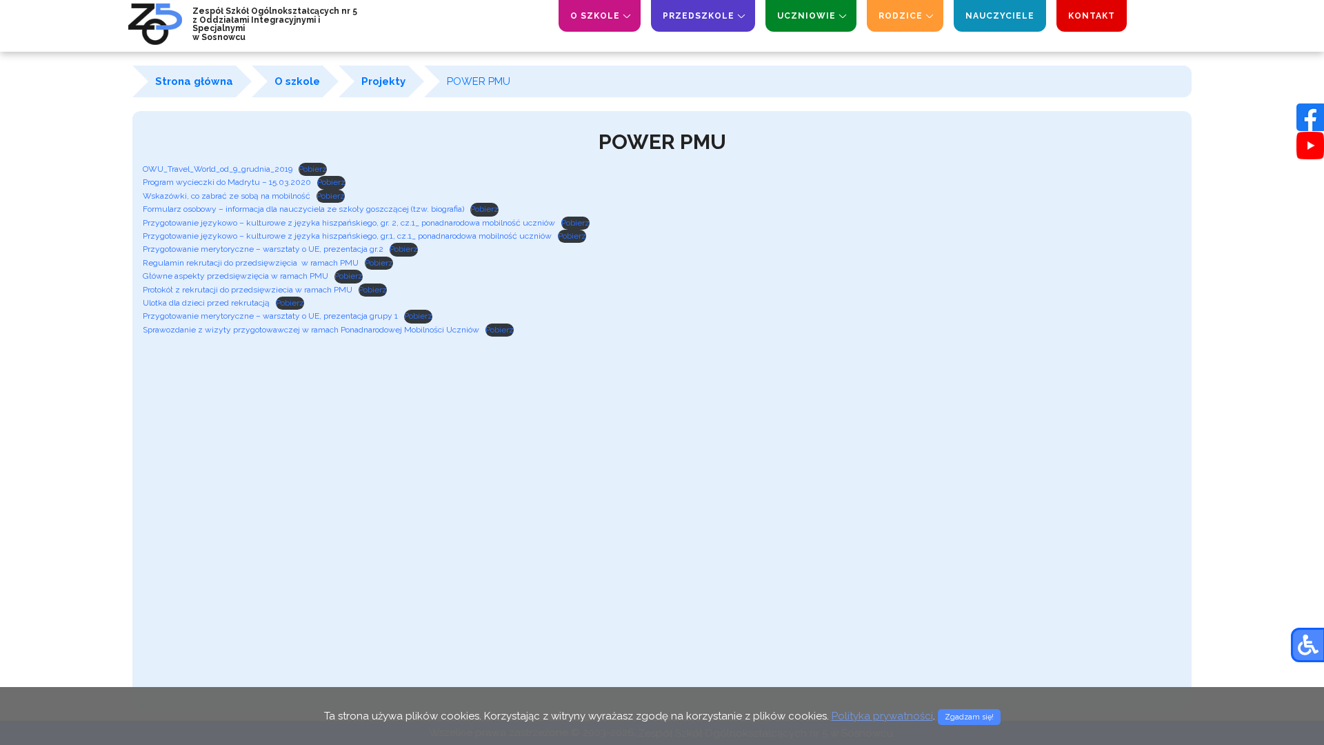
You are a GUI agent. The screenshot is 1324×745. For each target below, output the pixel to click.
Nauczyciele (999, 16)
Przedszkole (698, 16)
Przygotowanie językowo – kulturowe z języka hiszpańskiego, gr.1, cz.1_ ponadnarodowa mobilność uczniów (347, 236)
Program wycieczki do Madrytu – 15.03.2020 (227, 182)
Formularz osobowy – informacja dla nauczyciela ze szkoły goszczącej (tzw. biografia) (303, 209)
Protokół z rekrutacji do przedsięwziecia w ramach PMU (247, 290)
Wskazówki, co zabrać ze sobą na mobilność (226, 196)
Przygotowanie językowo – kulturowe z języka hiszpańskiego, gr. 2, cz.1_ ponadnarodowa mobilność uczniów (349, 223)
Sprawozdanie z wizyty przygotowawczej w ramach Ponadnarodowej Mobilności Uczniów (311, 330)
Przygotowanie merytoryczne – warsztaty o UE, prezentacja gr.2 (263, 249)
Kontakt (1091, 16)
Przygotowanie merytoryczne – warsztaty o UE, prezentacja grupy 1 (270, 316)
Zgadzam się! (969, 717)
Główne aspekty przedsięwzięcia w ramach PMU (235, 276)
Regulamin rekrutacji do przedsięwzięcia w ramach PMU (251, 263)
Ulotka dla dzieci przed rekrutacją (206, 303)
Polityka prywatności (882, 716)
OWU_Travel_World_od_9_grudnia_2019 (217, 169)
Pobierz (313, 169)
